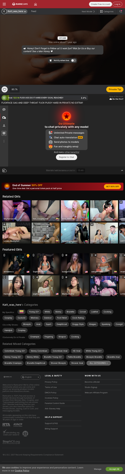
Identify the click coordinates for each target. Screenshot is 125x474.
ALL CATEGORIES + (99, 363)
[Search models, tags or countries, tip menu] (120, 11)
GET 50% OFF (112, 187)
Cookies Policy (51, 398)
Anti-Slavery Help (52, 409)
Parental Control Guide (55, 403)
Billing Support (51, 429)
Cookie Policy (22, 470)
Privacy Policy (51, 382)
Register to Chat (66, 157)
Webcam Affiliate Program (96, 393)
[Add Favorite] (5, 89)
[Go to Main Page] (20, 4)
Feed (33, 11)
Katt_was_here (11, 304)
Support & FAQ (51, 423)
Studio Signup (91, 387)
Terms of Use (51, 387)
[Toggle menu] (4, 4)
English (28, 377)
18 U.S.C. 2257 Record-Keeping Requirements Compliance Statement (33, 455)
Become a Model (92, 382)
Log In (117, 4)
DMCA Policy (50, 393)
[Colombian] (21, 311)
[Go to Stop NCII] (12, 442)
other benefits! (71, 152)
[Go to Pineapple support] (25, 434)
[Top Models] (35, 4)
